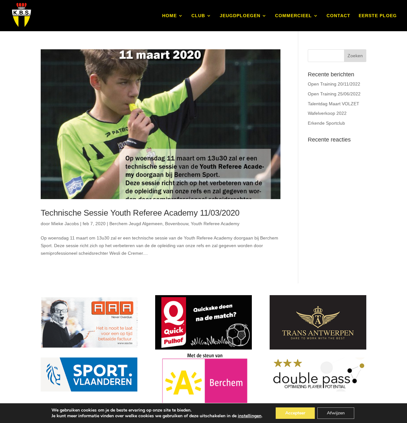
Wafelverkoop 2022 (327, 113)
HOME (169, 15)
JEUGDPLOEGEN (240, 15)
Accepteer (295, 413)
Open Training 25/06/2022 (334, 93)
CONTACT (338, 15)
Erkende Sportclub (326, 123)
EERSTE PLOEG (378, 15)
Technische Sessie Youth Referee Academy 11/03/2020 (140, 213)
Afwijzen (336, 413)
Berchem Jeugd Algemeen (135, 223)
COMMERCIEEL (293, 15)
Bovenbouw (176, 223)
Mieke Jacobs (65, 223)
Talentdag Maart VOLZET (333, 103)
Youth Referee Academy (215, 223)
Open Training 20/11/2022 (334, 84)
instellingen (249, 416)
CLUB (198, 15)
